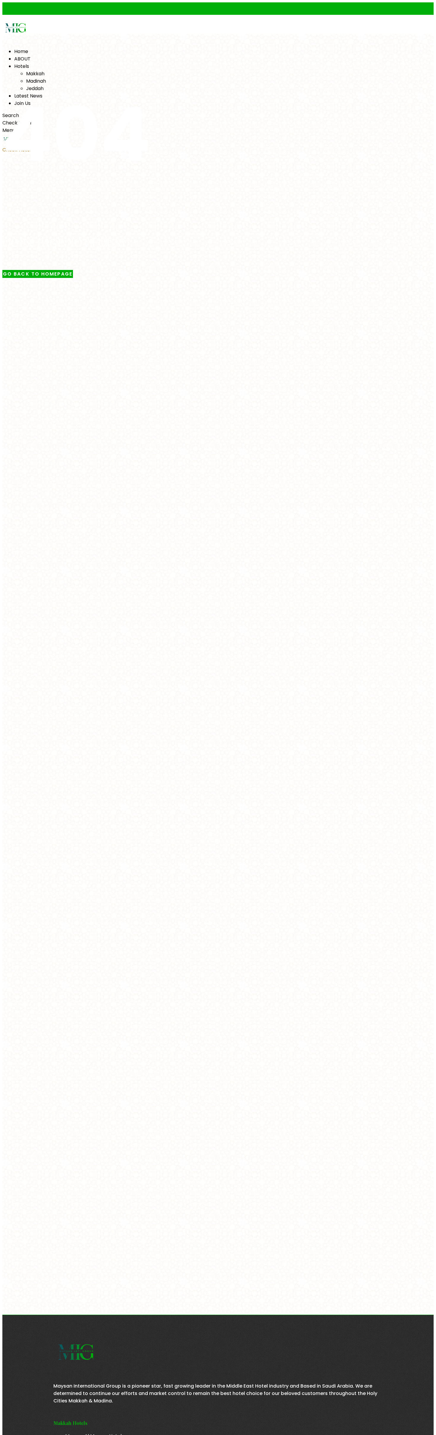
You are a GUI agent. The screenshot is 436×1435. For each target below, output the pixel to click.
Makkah (35, 73)
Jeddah (35, 88)
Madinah (36, 81)
